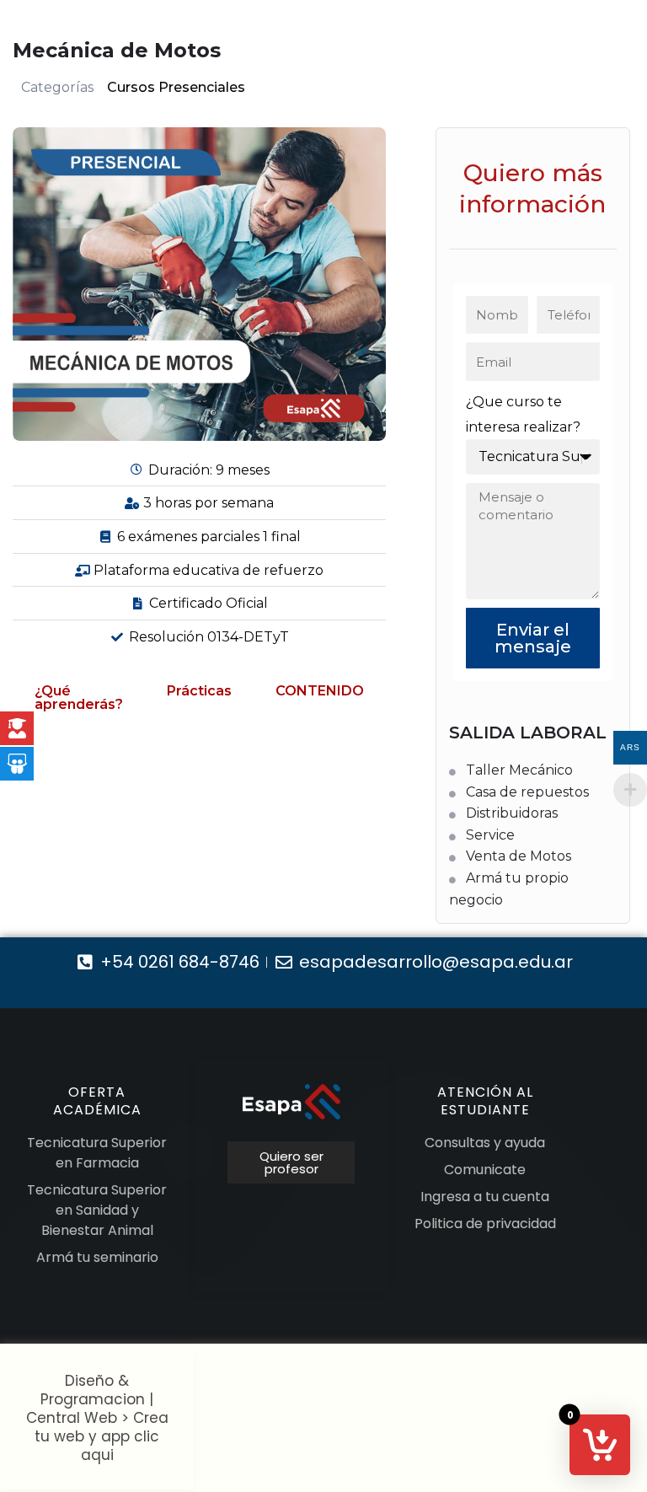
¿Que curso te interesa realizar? (523, 414)
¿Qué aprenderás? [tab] (79, 697)
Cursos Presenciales (176, 87)
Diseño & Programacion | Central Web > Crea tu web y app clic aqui (97, 1418)
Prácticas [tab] (199, 691)
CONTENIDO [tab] (319, 691)
